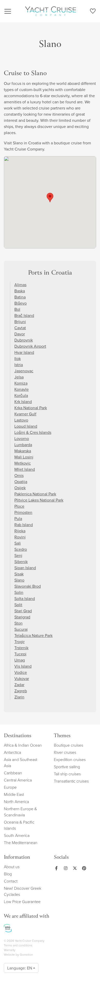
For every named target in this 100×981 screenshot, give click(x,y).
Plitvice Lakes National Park (38, 500)
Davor (19, 334)
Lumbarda (23, 444)
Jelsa (19, 377)
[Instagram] (64, 868)
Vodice (20, 672)
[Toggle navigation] (7, 11)
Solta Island (24, 598)
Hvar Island (24, 352)
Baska (19, 291)
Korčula (21, 395)
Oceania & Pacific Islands (19, 825)
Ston (18, 623)
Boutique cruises (68, 745)
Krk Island (23, 401)
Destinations (17, 736)
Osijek (20, 487)
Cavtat (20, 328)
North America (16, 801)
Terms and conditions (18, 945)
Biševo (20, 303)
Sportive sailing (67, 766)
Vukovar (21, 678)
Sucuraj (21, 629)
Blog (8, 874)
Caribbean (13, 773)
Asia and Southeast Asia (20, 762)
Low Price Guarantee (22, 901)
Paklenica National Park (35, 494)
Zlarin (19, 697)
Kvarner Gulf (25, 414)
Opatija (20, 481)
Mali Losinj (23, 457)
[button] (50, 197)
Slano (19, 580)
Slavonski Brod (27, 586)
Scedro (20, 549)
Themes (62, 736)
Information (17, 857)
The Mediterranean (20, 842)
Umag (19, 660)
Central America (18, 780)
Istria (18, 364)
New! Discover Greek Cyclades (22, 891)
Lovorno (21, 438)
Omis (19, 475)
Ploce (19, 506)
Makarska (22, 451)
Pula (18, 518)
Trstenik (21, 647)
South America (16, 835)
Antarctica (12, 752)
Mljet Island (24, 469)
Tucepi (20, 654)
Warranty (9, 950)
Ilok (17, 358)
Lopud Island (25, 426)
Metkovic (22, 463)
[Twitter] (73, 868)
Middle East (14, 794)
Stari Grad (23, 611)
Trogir (19, 641)
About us (11, 866)
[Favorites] (92, 12)
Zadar (19, 684)
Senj (18, 555)
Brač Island (24, 315)
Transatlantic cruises (71, 781)
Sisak (19, 574)
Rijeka (19, 531)
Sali (17, 543)
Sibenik (21, 561)
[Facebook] (56, 868)
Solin (18, 592)
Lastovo (21, 420)
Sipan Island (25, 567)
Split (18, 604)
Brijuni (20, 321)
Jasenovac (23, 371)
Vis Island (23, 666)
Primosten (23, 512)
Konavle (21, 389)
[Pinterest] (83, 868)
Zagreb (20, 691)
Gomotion (26, 954)
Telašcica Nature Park (33, 635)
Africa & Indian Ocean (23, 745)
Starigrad (22, 617)
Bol (17, 309)
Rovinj (20, 537)
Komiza (20, 383)
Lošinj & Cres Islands (32, 432)
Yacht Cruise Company (50, 11)
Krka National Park (30, 408)
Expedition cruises (70, 759)
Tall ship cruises (67, 774)
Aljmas (20, 284)
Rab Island (23, 524)
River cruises (65, 752)
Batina (20, 297)
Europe (10, 787)
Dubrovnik (23, 340)
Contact (10, 881)
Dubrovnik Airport (30, 346)
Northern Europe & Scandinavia (20, 812)
